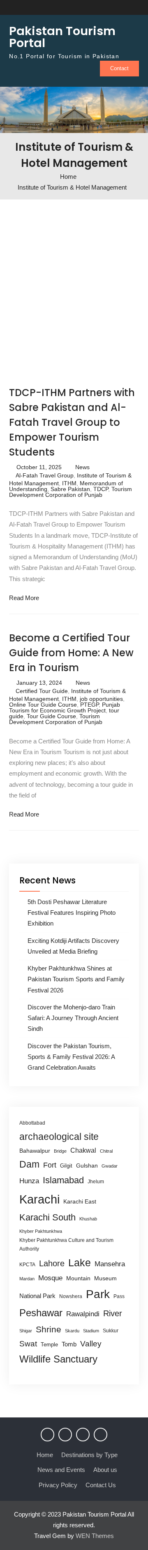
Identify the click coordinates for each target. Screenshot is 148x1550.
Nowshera (70, 1296)
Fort (49, 1165)
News (82, 467)
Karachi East (79, 1201)
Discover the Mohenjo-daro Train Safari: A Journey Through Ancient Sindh (73, 1018)
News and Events (61, 1469)
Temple (49, 1344)
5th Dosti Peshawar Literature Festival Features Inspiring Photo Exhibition (72, 912)
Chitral (106, 1151)
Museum (105, 1278)
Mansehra (110, 1264)
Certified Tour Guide (42, 691)
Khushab (88, 1218)
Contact (119, 68)
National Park (37, 1295)
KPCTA (27, 1265)
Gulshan (87, 1165)
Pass (119, 1296)
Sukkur (110, 1331)
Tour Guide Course (51, 716)
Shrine (48, 1329)
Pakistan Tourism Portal (62, 37)
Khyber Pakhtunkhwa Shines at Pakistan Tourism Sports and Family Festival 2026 (76, 979)
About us (105, 1469)
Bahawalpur (34, 1151)
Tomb (69, 1344)
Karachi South (47, 1217)
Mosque (50, 1278)
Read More (24, 597)
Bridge (60, 1151)
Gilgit (66, 1166)
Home (45, 1454)
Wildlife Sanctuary (58, 1359)
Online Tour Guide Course (43, 704)
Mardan (27, 1278)
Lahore (52, 1263)
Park (98, 1294)
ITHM (69, 483)
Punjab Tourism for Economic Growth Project (64, 707)
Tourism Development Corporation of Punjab (70, 492)
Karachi (39, 1199)
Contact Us (101, 1484)
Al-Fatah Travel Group (45, 475)
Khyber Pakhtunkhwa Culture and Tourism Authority (66, 1244)
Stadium (91, 1330)
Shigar (25, 1330)
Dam (29, 1164)
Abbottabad (32, 1123)
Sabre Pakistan (70, 489)
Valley (91, 1343)
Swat (28, 1343)
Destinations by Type (89, 1454)
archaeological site (59, 1136)
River (112, 1313)
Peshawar (40, 1312)
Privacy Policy (58, 1484)
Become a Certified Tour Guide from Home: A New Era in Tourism (71, 652)
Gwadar (110, 1165)
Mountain (78, 1278)
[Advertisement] (74, 290)
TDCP (100, 489)
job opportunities (101, 698)
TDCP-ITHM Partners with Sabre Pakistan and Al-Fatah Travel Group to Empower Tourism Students (72, 422)
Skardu (72, 1330)
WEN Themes (95, 1535)
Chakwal (83, 1150)
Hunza (29, 1181)
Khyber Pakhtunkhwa (40, 1231)
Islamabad (63, 1180)
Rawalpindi (82, 1314)
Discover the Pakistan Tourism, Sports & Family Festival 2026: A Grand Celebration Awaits (71, 1056)
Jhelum (96, 1181)
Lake (79, 1262)
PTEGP (89, 704)
